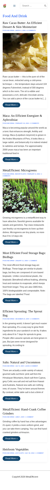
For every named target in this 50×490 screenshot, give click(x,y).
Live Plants (19, 453)
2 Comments (34, 319)
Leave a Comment (31, 366)
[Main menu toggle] (14, 6)
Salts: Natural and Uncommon (21, 362)
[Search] (45, 5)
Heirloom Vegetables (16, 449)
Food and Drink (8, 30)
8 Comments (31, 30)
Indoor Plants (20, 174)
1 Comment (33, 260)
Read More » (11, 105)
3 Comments (34, 123)
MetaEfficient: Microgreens (20, 170)
